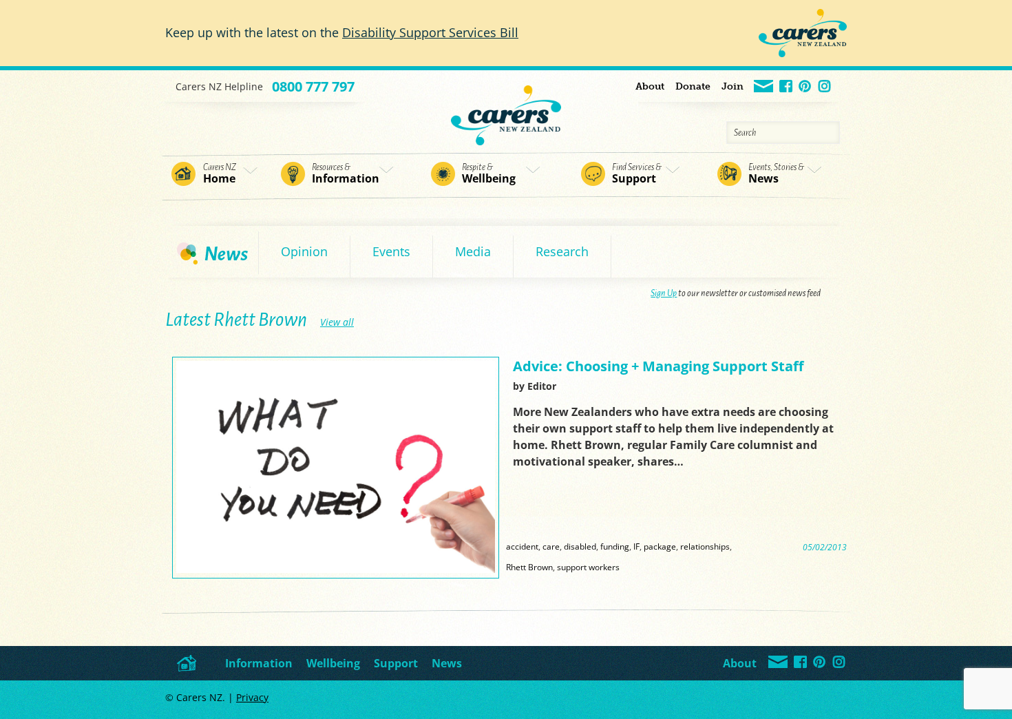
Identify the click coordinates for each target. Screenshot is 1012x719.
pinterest (806, 87)
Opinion (304, 251)
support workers (588, 566)
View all (337, 322)
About (649, 86)
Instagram (825, 87)
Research (562, 251)
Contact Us (764, 87)
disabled (580, 546)
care (551, 546)
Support (637, 174)
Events (391, 251)
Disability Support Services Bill (430, 32)
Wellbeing (489, 174)
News (776, 174)
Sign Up (664, 293)
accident (522, 546)
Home (219, 174)
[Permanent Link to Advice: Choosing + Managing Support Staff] (335, 569)
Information (345, 174)
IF (636, 546)
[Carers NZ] (506, 107)
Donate (692, 86)
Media (473, 251)
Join (732, 86)
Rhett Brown (529, 566)
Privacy (252, 697)
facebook (786, 87)
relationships (705, 546)
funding (614, 546)
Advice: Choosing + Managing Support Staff (658, 366)
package (660, 546)
